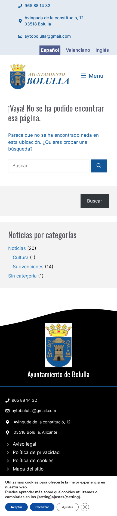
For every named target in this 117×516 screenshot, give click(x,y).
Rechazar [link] (42, 507)
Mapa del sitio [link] (28, 469)
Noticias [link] (17, 248)
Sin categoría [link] (22, 276)
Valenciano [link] (78, 50)
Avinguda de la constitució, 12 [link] (42, 421)
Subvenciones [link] (28, 266)
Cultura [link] (21, 257)
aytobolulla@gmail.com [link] (47, 36)
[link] (40, 75)
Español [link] (50, 50)
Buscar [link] (94, 201)
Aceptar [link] (16, 507)
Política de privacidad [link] (36, 452)
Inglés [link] (102, 50)
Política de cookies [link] (33, 460)
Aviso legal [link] (24, 444)
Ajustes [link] (67, 507)
